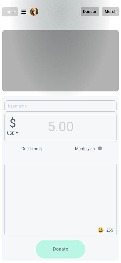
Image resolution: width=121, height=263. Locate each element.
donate (60, 249)
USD (11, 133)
